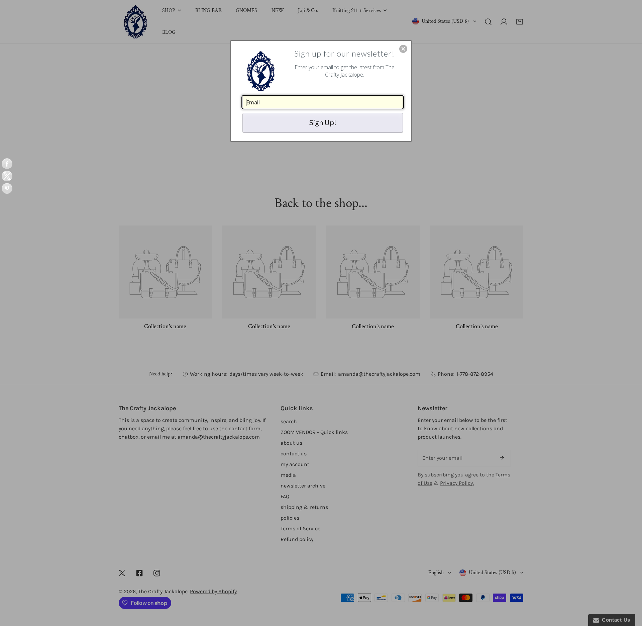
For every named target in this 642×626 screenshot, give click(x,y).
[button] (403, 49)
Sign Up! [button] (322, 122)
